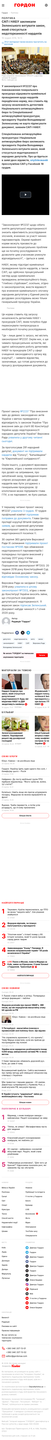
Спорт (4, 1205)
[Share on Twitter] (23, 633)
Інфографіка (7, 1227)
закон (40, 639)
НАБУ (20, 643)
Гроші (4, 1196)
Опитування (31, 1227)
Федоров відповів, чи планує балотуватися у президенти (21, 924)
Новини (5, 1182)
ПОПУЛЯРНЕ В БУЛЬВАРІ (16, 1108)
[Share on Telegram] (28, 633)
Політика (14, 13)
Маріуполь (6, 1274)
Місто (4, 1242)
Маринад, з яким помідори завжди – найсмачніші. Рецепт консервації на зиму (27, 1116)
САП (27, 643)
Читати (42, 655)
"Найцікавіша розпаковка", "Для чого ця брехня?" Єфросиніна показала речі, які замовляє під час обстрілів (27, 1165)
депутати (6, 639)
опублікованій (39, 160)
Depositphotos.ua (36, 1387)
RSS (31, 1294)
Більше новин (25, 1102)
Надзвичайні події (10, 1222)
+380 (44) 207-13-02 (16, 1352)
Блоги (28, 1201)
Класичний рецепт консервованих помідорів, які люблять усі (23, 1139)
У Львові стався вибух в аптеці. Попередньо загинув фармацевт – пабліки (23, 996)
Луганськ (6, 1278)
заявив (6, 525)
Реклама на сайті (9, 1326)
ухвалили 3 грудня (22, 510)
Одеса (4, 1256)
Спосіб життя (7, 1218)
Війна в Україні (8, 1188)
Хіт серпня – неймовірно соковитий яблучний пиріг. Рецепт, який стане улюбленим (24, 1151)
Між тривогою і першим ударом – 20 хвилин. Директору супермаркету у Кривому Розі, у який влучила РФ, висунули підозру (23, 1084)
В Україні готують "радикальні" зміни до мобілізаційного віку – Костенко (22, 1095)
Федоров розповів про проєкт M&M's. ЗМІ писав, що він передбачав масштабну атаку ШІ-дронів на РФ (24, 1007)
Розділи (29, 1182)
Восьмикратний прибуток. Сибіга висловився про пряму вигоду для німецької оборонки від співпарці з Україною (24, 1073)
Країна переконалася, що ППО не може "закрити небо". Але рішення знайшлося (27, 912)
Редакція (6, 1322)
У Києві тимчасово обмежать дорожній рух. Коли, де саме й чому (23, 1062)
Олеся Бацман (36, 1280)
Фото (28, 1218)
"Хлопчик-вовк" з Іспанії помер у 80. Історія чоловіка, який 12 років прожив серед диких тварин (26, 937)
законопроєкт (8, 643)
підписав (33, 605)
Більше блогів (25, 816)
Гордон (5, 13)
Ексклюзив (30, 1214)
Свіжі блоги (9, 756)
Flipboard (34, 1289)
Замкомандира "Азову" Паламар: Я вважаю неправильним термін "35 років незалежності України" (27, 950)
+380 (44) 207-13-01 (16, 1348)
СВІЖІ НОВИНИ (11, 988)
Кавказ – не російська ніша (18, 761)
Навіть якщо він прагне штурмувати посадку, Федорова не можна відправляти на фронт (24, 794)
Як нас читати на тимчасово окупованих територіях (12, 1338)
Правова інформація (11, 1330)
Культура (6, 1209)
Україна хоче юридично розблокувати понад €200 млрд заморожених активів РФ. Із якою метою (24, 1051)
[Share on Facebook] (17, 633)
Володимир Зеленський (12, 647)
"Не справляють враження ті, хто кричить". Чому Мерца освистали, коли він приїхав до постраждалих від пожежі (23, 1040)
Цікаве (5, 1231)
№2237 (24, 411)
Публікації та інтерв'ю (35, 1192)
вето (33, 639)
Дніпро (5, 1269)
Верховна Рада (39, 643)
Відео (28, 1222)
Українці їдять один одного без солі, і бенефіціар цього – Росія (24, 770)
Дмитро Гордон (37, 1248)
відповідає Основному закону (20, 576)
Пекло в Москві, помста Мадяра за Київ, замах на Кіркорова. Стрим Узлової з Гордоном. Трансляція (27, 964)
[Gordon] (24, 5)
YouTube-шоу (31, 1231)
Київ (4, 1248)
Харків (4, 1265)
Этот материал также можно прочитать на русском (25, 43)
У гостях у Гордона (34, 1196)
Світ (3, 1201)
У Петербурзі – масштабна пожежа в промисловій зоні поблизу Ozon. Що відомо (24, 1029)
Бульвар (8, 712)
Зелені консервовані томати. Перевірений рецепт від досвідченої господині (13, 737)
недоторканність (20, 639)
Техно (4, 1214)
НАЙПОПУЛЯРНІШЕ (13, 903)
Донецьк (6, 1261)
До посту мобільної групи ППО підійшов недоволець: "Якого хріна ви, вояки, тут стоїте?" (24, 781)
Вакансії (5, 1317)
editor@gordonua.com (16, 1356)
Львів (4, 1252)
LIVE (27, 1209)
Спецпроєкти (31, 1235)
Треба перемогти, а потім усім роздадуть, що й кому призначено (21, 806)
